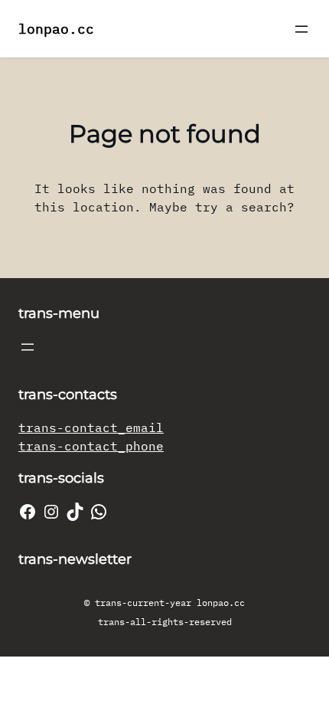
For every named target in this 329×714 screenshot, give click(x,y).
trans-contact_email (91, 427)
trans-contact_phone (91, 446)
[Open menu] (301, 29)
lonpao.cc (56, 29)
